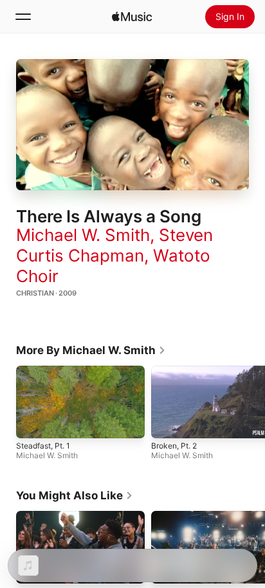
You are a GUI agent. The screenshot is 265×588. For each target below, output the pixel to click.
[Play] (132, 125)
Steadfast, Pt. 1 (43, 445)
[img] (132, 16)
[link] (91, 350)
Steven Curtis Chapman (114, 245)
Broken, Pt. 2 (174, 445)
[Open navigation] (23, 17)
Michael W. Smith (83, 235)
